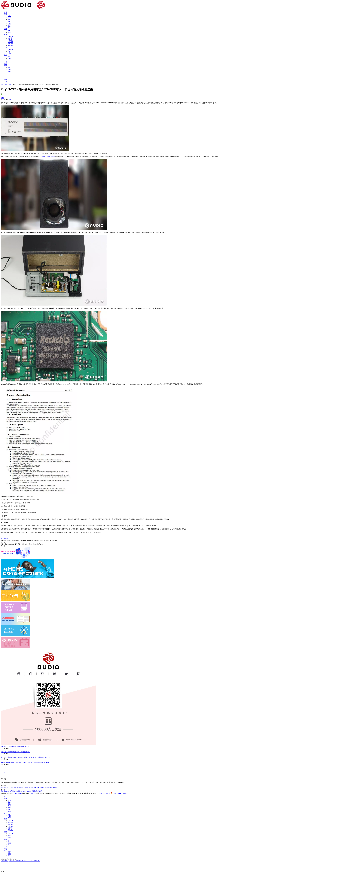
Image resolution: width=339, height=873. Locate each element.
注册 (5, 79)
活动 (5, 55)
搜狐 (15, 787)
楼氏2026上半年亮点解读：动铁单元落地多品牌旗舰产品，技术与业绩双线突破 (25, 757)
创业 (9, 21)
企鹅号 (36, 787)
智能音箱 (10, 42)
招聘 (9, 27)
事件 (9, 19)
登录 (5, 81)
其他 (9, 53)
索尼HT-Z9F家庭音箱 (48, 156)
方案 (5, 47)
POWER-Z (23, 791)
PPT (9, 60)
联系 (5, 66)
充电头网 (17, 791)
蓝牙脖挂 (10, 38)
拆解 (5, 34)
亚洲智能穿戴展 (37, 791)
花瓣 (39, 787)
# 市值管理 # (13, 861)
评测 (5, 29)
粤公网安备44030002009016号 (121, 793)
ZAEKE (29, 791)
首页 (5, 12)
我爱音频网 (18, 793)
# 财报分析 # (21, 861)
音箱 (9, 32)
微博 (9, 67)
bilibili (8, 787)
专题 (5, 62)
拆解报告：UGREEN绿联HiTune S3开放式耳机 (15, 752)
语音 (9, 51)
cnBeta (7, 791)
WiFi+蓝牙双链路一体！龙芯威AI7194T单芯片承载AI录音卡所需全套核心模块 (25, 762)
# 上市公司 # (4, 861)
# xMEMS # (28, 861)
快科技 (3, 791)
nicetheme (32, 793)
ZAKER (54, 787)
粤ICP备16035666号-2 (104, 793)
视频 (5, 64)
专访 (9, 17)
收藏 (6, 538)
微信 (9, 69)
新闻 (5, 14)
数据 (9, 23)
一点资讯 (26, 787)
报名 (9, 57)
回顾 (9, 58)
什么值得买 (48, 787)
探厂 (9, 25)
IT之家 (12, 791)
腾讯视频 (20, 787)
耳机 (9, 31)
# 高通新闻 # (36, 861)
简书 (42, 787)
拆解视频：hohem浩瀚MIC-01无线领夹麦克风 (15, 746)
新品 (9, 16)
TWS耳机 (11, 36)
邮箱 (9, 71)
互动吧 (31, 787)
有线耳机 (10, 40)
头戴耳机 (10, 45)
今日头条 (3, 787)
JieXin (2, 98)
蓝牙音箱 (10, 44)
